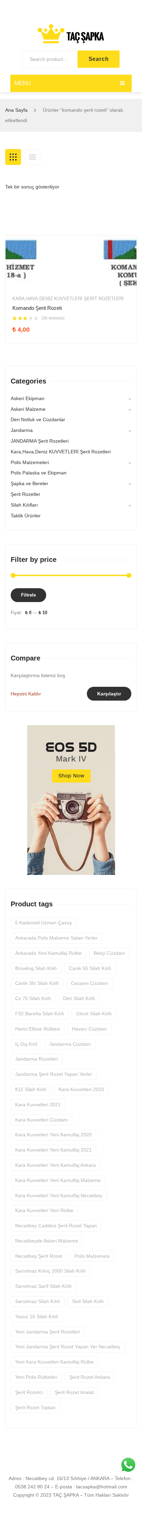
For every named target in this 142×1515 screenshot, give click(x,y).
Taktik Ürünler (26, 515)
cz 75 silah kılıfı (33, 998)
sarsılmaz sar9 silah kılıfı (43, 1286)
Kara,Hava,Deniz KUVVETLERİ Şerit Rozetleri (68, 298)
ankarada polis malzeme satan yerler (56, 938)
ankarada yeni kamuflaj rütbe (48, 953)
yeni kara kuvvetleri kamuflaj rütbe (54, 1362)
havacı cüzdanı (89, 1029)
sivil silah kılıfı (88, 1301)
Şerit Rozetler (25, 494)
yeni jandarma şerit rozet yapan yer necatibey (67, 1346)
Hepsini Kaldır (26, 693)
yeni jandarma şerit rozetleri (47, 1331)
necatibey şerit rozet (38, 1256)
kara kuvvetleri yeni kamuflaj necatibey (58, 1195)
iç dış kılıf (26, 1044)
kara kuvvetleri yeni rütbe (44, 1210)
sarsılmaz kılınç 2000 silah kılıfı (50, 1271)
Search (99, 59)
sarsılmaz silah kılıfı (37, 1301)
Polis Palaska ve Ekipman (39, 472)
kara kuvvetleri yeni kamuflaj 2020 (53, 1134)
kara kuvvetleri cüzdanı (41, 1120)
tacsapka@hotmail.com (101, 1486)
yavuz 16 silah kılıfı (36, 1316)
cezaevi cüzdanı (89, 983)
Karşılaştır (109, 693)
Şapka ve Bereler (29, 483)
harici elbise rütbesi (37, 1029)
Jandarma (22, 430)
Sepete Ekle (36, 332)
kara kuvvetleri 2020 (81, 1089)
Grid (13, 157)
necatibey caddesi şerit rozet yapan (56, 1225)
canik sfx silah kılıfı (37, 983)
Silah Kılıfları (24, 505)
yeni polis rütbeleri (36, 1377)
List (32, 157)
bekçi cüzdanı (109, 953)
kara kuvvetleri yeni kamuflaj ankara (55, 1165)
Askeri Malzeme (28, 409)
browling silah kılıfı (36, 968)
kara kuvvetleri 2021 (38, 1104)
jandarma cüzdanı (70, 1044)
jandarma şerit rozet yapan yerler (53, 1074)
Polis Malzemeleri (30, 462)
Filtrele (28, 595)
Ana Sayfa (16, 110)
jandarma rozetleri (36, 1059)
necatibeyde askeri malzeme (46, 1241)
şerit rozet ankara (89, 1377)
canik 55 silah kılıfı (90, 968)
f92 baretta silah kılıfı (39, 1013)
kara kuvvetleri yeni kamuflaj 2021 (53, 1150)
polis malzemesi (92, 1256)
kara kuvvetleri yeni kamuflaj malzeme (58, 1180)
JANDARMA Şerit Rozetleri (40, 441)
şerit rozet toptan (35, 1407)
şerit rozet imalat (74, 1392)
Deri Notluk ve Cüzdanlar (38, 419)
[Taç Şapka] (71, 33)
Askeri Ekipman (27, 398)
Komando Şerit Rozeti (37, 308)
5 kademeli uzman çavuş (43, 922)
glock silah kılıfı (94, 1013)
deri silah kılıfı (79, 998)
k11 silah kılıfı (31, 1089)
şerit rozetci (29, 1392)
